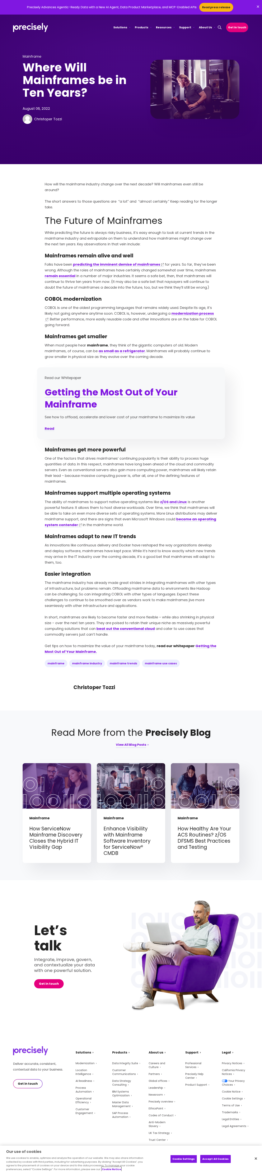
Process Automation (84, 1090)
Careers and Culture (157, 1065)
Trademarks (230, 1112)
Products (141, 27)
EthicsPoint (156, 1108)
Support (185, 27)
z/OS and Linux (173, 501)
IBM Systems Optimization (121, 1093)
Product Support (196, 1085)
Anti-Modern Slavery (157, 1124)
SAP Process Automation (120, 1115)
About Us (205, 27)
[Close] (256, 1158)
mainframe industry (87, 663)
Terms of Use (231, 1105)
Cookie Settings (232, 1098)
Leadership (156, 1088)
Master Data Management (121, 1104)
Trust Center (157, 1140)
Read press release (216, 7)
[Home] (30, 27)
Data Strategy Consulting (121, 1083)
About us (156, 1052)
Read (49, 428)
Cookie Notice (231, 1092)
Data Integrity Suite (125, 1063)
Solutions (120, 27)
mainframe (56, 663)
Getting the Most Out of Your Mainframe (111, 398)
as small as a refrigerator (122, 351)
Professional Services (193, 1065)
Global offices (158, 1081)
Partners (154, 1074)
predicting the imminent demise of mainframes (116, 264)
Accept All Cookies (215, 1159)
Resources (163, 27)
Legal (226, 1052)
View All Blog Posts (131, 745)
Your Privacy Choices (233, 1083)
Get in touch (237, 27)
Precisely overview (161, 1101)
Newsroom (156, 1095)
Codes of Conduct (161, 1115)
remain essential (60, 275)
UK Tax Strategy (159, 1133)
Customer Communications (124, 1072)
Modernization (85, 1063)
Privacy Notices (232, 1063)
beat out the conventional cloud (125, 628)
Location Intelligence (83, 1072)
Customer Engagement (84, 1111)
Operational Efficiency (83, 1100)
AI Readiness (84, 1081)
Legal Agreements (234, 1126)
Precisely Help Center (194, 1076)
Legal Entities (230, 1119)
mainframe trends (123, 663)
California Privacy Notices (233, 1072)
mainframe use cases (161, 663)
